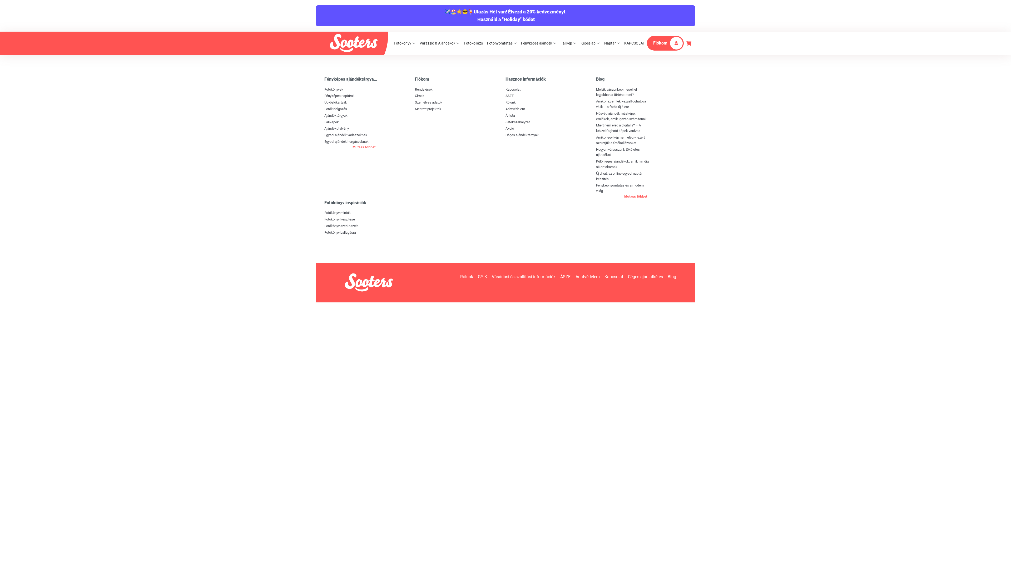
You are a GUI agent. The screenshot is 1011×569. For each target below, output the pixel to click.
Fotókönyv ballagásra (340, 232)
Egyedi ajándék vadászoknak (345, 135)
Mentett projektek (428, 109)
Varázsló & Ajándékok (437, 43)
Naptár (610, 43)
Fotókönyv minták (337, 213)
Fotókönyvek (333, 89)
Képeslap (588, 43)
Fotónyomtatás (500, 43)
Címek (419, 96)
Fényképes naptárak (339, 96)
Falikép (566, 43)
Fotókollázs (473, 43)
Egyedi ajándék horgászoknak (346, 142)
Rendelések (424, 89)
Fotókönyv (402, 43)
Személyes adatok (428, 102)
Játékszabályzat (518, 122)
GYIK (482, 276)
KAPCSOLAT (634, 43)
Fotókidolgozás (335, 109)
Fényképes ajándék (536, 43)
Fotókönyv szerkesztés (341, 226)
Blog (672, 276)
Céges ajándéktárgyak (522, 135)
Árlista (510, 115)
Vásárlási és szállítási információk (524, 276)
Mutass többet (364, 147)
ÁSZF (510, 96)
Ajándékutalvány (336, 128)
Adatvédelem (515, 109)
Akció (510, 128)
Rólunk (511, 102)
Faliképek (331, 122)
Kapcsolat (513, 89)
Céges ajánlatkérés (645, 276)
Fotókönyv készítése (339, 219)
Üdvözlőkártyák (335, 102)
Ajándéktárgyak (336, 115)
